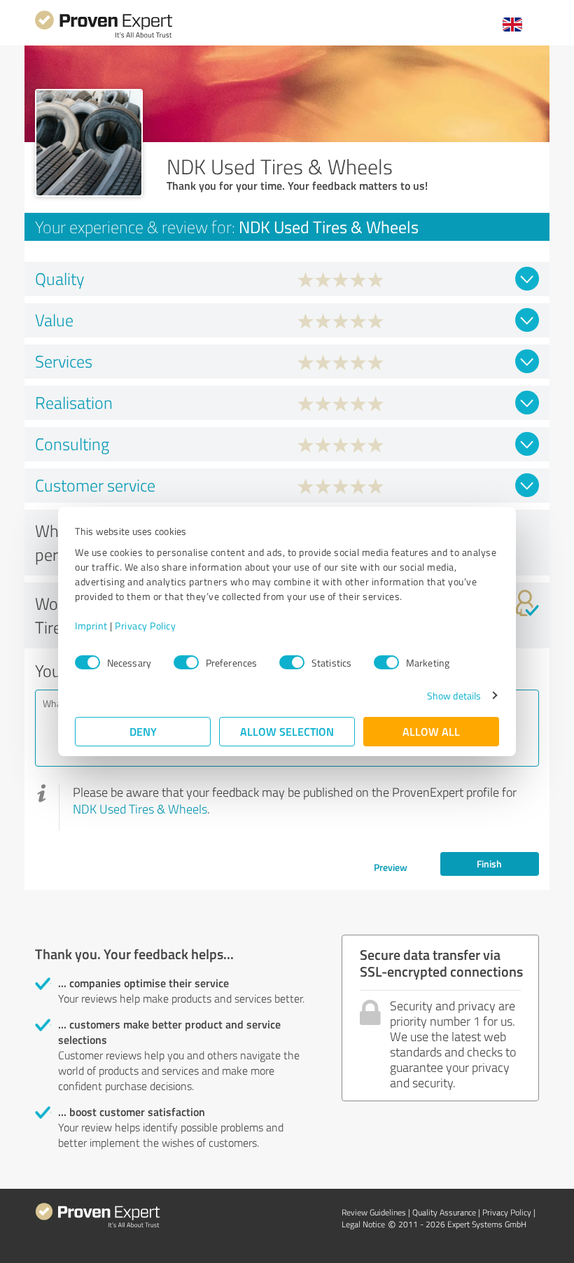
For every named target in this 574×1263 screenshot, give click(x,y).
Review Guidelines (374, 1212)
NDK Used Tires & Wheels (140, 808)
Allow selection (287, 731)
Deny (143, 731)
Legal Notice (363, 1224)
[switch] (186, 662)
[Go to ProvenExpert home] (103, 36)
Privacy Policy (145, 625)
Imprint (91, 625)
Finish (489, 863)
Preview (390, 867)
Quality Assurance (444, 1212)
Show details (454, 695)
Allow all (431, 731)
